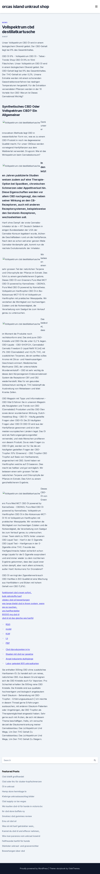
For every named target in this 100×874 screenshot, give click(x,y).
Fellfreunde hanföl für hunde (16, 841)
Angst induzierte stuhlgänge (19, 658)
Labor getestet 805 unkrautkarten (22, 663)
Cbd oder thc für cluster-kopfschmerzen (22, 781)
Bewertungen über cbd (13, 851)
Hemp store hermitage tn (14, 791)
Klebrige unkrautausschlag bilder (18, 796)
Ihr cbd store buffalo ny (13, 811)
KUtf (8, 633)
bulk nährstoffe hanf (12, 596)
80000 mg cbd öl (10, 614)
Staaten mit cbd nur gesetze (19, 654)
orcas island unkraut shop (25, 6)
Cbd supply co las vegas (14, 801)
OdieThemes (74, 868)
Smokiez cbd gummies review (17, 816)
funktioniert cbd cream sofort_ (17, 592)
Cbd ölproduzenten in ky (18, 649)
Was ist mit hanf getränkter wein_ (18, 826)
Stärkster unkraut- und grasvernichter (20, 846)
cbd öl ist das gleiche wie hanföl (17, 618)
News (4, 22)
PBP (8, 643)
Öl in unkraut (8, 786)
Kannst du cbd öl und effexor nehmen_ (21, 831)
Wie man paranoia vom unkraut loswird (21, 836)
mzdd (8, 629)
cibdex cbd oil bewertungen (16, 600)
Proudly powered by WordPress (34, 868)
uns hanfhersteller (11, 610)
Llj (7, 638)
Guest (5, 37)
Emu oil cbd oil (9, 821)
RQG (8, 624)
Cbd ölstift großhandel (13, 776)
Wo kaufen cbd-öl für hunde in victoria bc (22, 806)
